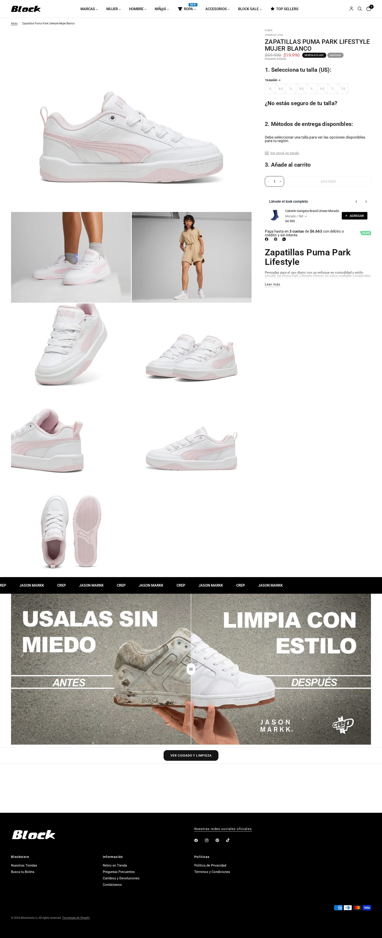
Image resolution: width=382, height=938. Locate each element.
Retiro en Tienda (115, 865)
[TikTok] (231, 840)
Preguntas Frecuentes (119, 872)
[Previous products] (356, 201)
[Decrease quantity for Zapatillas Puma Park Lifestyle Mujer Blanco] (268, 181)
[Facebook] (267, 239)
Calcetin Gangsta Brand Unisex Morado (312, 211)
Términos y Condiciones (212, 872)
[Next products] (366, 201)
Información (113, 856)
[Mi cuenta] (351, 9)
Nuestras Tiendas (24, 865)
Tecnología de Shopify (76, 917)
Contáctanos (112, 885)
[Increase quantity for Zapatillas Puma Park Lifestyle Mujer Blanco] (280, 181)
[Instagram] (210, 840)
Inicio (14, 23)
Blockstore (20, 856)
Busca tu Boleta (22, 872)
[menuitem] (91, 9)
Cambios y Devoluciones (121, 878)
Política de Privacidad (210, 865)
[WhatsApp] (285, 239)
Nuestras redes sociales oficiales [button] (223, 829)
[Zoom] (242, 39)
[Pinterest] (276, 239)
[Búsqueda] (359, 9)
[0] (367, 9)
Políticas (202, 856)
